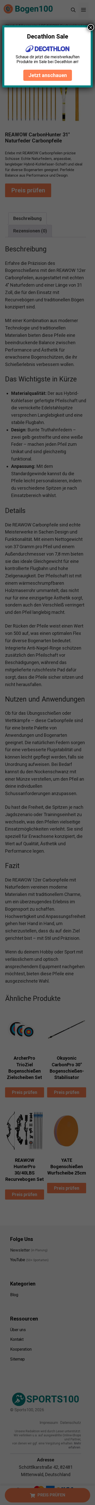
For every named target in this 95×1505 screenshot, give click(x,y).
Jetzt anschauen (47, 75)
